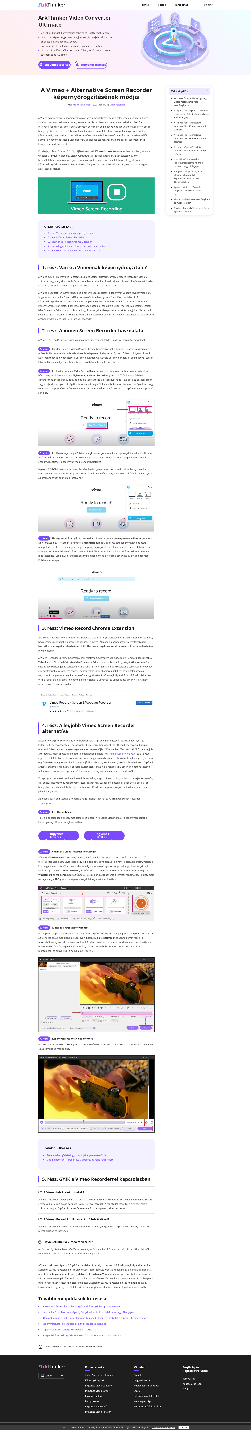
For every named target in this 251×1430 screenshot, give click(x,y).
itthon (48, 1346)
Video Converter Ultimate (99, 1375)
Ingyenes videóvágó (96, 1406)
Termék (144, 4)
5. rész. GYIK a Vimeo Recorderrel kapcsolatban (74, 250)
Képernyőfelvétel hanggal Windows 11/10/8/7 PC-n (70, 1329)
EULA (137, 1390)
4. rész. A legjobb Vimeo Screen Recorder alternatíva (76, 246)
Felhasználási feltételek (146, 1396)
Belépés (208, 4)
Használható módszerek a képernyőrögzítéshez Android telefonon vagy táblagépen (88, 1312)
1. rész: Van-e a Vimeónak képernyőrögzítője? (73, 233)
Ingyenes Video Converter (99, 1385)
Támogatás (181, 4)
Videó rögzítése (117, 104)
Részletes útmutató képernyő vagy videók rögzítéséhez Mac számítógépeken (190, 102)
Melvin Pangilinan (81, 104)
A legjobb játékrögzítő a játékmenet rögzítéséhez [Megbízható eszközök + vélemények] (191, 114)
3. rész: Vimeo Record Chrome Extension (70, 241)
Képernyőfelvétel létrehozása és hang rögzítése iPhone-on (74, 1323)
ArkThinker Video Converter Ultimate (74, 21)
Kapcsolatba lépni (192, 1383)
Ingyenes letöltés (57, 65)
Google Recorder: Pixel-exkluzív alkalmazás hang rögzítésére (80, 1159)
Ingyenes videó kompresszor (93, 1398)
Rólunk (138, 1375)
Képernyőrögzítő (94, 1380)
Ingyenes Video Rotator (98, 1411)
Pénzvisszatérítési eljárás (147, 1406)
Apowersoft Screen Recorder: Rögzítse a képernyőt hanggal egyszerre (81, 1306)
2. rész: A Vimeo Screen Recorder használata (72, 237)
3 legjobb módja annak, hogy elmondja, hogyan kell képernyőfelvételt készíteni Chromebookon (94, 1318)
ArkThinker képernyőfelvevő (120, 753)
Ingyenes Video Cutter (97, 1390)
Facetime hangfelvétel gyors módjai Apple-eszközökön (77, 1155)
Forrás (162, 4)
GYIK (185, 1389)
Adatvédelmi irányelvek (146, 1385)
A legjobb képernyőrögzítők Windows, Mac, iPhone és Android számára (81, 1335)
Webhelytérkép (142, 1401)
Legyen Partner (142, 1380)
